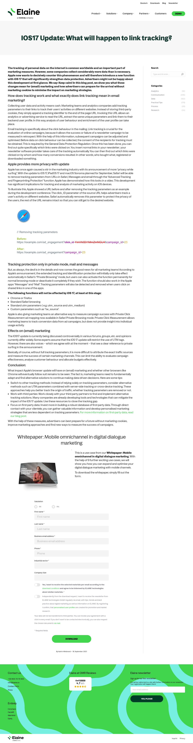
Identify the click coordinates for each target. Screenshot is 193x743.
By (63, 651)
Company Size (40, 572)
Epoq (10, 718)
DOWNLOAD (72, 639)
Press (10, 690)
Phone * (37, 548)
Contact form (13, 686)
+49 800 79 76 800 (16, 679)
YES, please (147, 699)
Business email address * (44, 536)
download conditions (50, 588)
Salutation (38, 501)
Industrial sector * (41, 561)
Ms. (58, 506)
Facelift (11, 712)
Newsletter (173, 3)
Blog (164, 3)
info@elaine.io (13, 682)
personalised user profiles (64, 607)
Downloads (155, 3)
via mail (57, 623)
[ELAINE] (80, 690)
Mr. (40, 506)
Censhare (12, 709)
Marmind (11, 715)
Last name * (39, 524)
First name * (39, 512)
